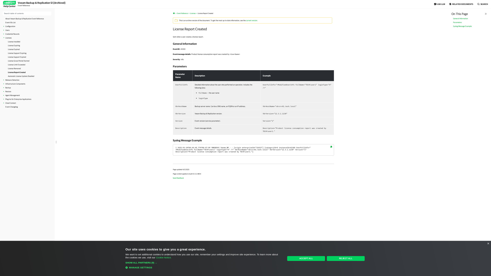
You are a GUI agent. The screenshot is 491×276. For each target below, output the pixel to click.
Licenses (8, 38)
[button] (203, 262)
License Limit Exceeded (16, 65)
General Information (460, 19)
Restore (8, 91)
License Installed (14, 42)
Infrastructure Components (15, 84)
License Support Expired (17, 57)
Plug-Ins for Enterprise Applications (18, 99)
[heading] (253, 43)
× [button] (488, 244)
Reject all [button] (345, 258)
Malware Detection (12, 80)
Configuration (10, 26)
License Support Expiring (17, 53)
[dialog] (245, 258)
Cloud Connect (10, 103)
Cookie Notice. (163, 257)
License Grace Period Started (18, 61)
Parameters (457, 22)
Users (7, 30)
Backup (8, 88)
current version (251, 20)
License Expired (14, 49)
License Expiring (14, 45)
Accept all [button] (306, 258)
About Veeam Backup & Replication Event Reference (24, 19)
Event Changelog (11, 107)
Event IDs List (10, 22)
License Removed (14, 68)
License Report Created (17, 72)
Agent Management (12, 95)
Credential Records (12, 34)
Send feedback (178, 178)
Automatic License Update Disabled (21, 76)
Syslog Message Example (462, 26)
